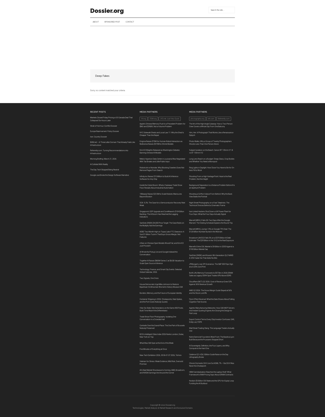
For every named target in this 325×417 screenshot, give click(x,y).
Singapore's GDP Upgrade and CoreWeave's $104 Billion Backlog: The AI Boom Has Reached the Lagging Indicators (162, 214)
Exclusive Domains (185, 408)
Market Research (166, 408)
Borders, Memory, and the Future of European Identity (161, 293)
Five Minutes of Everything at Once (153, 349)
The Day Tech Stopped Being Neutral (104, 170)
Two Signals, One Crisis (149, 278)
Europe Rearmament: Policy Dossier (104, 131)
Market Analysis (151, 408)
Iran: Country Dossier (98, 137)
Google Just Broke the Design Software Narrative (109, 175)
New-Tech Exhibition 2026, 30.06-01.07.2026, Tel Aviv (161, 355)
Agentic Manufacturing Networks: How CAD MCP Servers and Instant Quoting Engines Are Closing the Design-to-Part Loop (211, 310)
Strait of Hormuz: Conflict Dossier (103, 126)
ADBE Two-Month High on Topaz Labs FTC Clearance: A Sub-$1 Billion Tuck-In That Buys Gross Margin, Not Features (162, 234)
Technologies (138, 408)
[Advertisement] (162, 45)
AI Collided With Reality (99, 164)
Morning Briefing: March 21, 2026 (103, 159)
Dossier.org (107, 10)
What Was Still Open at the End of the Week (156, 343)
